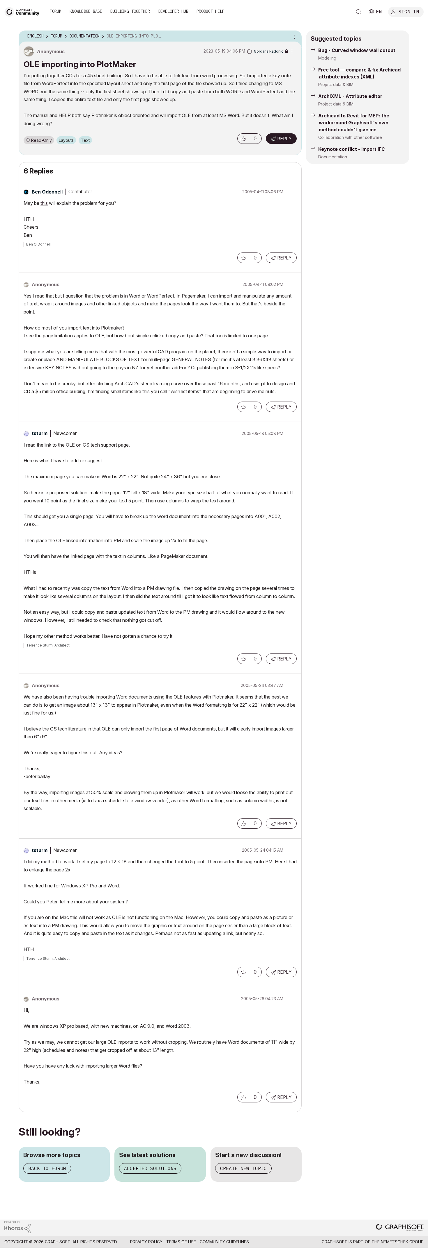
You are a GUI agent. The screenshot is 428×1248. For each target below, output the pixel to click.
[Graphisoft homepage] (400, 1228)
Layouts (66, 140)
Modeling (327, 57)
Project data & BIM (335, 84)
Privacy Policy (146, 1241)
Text (85, 140)
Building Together (130, 11)
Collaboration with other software (350, 137)
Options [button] (293, 36)
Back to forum (47, 1168)
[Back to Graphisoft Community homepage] (23, 11)
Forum (55, 11)
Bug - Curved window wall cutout (356, 50)
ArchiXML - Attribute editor (350, 96)
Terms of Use (181, 1241)
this (44, 203)
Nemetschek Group (402, 1241)
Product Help (210, 11)
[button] (243, 139)
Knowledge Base (86, 11)
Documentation (332, 156)
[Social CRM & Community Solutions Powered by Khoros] (17, 1226)
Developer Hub (173, 11)
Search (358, 12)
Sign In (409, 11)
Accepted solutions (150, 1168)
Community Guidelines (224, 1241)
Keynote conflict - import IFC (351, 149)
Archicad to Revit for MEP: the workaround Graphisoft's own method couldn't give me (353, 123)
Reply (284, 139)
